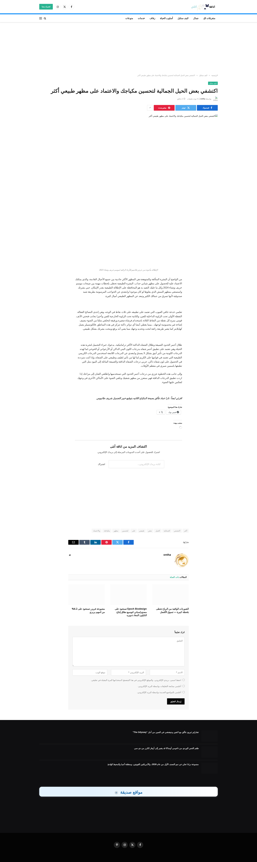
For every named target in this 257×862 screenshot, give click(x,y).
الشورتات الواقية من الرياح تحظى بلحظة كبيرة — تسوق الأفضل (172, 610)
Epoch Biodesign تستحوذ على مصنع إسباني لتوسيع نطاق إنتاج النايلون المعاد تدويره (131, 612)
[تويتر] (213, 222)
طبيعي (141, 530)
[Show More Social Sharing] (150, 108)
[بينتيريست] (213, 237)
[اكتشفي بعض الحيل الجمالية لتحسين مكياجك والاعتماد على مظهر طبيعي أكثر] (128, 157)
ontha (202, 99)
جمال (196, 18)
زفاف (152, 18)
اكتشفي (177, 530)
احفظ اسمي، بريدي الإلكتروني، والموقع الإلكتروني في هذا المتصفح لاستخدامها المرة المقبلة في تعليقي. (136, 680)
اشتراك (101, 464)
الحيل (158, 530)
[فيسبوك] (213, 214)
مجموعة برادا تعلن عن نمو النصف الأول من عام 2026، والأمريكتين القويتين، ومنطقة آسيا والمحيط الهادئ (153, 764)
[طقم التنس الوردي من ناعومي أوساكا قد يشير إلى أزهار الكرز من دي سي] (209, 752)
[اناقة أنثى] (204, 6)
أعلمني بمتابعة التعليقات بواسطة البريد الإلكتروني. (159, 686)
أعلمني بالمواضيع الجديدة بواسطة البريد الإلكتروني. (159, 692)
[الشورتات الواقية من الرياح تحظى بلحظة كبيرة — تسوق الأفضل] (170, 594)
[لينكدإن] (213, 229)
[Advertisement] (128, 48)
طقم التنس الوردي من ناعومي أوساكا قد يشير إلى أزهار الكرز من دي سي (166, 748)
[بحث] (45, 18)
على (133, 530)
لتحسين (125, 530)
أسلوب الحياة (166, 18)
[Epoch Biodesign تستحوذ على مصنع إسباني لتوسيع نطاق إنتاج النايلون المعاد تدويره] (128, 594)
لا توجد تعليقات (192, 99)
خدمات (141, 18)
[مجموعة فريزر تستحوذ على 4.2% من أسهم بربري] (86, 594)
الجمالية (167, 530)
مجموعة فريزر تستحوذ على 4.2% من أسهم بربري (88, 610)
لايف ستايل (183, 18)
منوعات (129, 18)
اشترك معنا (46, 6)
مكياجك (107, 530)
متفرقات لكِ (209, 18)
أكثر (185, 530)
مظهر (116, 530)
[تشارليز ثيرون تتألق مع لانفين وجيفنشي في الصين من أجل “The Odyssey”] (209, 736)
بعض (150, 530)
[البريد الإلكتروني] (213, 245)
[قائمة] (40, 18)
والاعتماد (96, 530)
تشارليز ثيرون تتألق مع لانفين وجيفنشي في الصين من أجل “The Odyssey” (166, 732)
